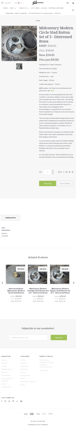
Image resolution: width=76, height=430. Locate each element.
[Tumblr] (17, 401)
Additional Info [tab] (10, 218)
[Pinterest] (5, 401)
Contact (57, 13)
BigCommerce (43, 424)
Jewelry (22, 385)
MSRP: (43, 45)
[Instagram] (13, 401)
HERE (52, 90)
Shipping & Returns (56, 8)
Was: (42, 50)
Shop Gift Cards (6, 387)
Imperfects (23, 363)
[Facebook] (1, 401)
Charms (22, 360)
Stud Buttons (24, 366)
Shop (12, 8)
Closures (23, 372)
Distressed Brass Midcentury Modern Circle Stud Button (16, 291)
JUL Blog (44, 8)
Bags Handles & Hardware (28, 381)
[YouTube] (21, 401)
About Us (23, 8)
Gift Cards (35, 8)
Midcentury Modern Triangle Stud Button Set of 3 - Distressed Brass (38, 291)
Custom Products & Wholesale (40, 13)
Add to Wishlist (65, 183)
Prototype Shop (25, 375)
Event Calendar (21, 13)
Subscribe (9, 13)
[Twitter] (9, 401)
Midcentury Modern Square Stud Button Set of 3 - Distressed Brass (60, 291)
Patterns (23, 378)
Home (5, 8)
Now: (42, 55)
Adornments (24, 369)
